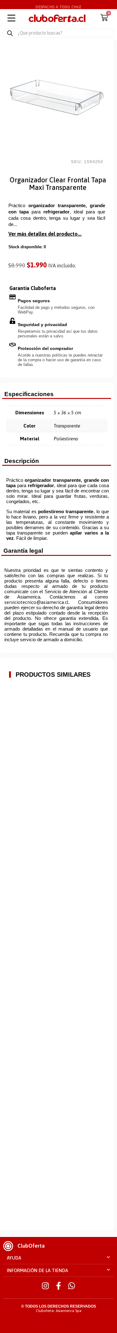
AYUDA (14, 1257)
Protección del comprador (45, 348)
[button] (58, 1258)
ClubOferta (31, 1246)
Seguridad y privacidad (42, 324)
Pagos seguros (34, 300)
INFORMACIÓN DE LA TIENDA (37, 1270)
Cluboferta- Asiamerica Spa (58, 1311)
